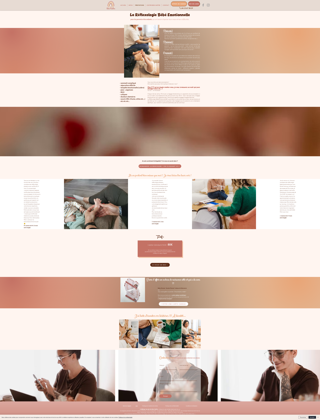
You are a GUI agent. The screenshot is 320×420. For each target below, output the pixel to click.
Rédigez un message (165, 383)
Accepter (312, 417)
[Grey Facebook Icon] (203, 5)
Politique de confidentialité (172, 406)
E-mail (161, 376)
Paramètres (303, 417)
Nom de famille (184, 365)
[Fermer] (318, 417)
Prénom (162, 365)
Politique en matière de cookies (150, 406)
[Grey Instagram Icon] (208, 5)
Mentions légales (127, 406)
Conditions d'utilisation (191, 406)
